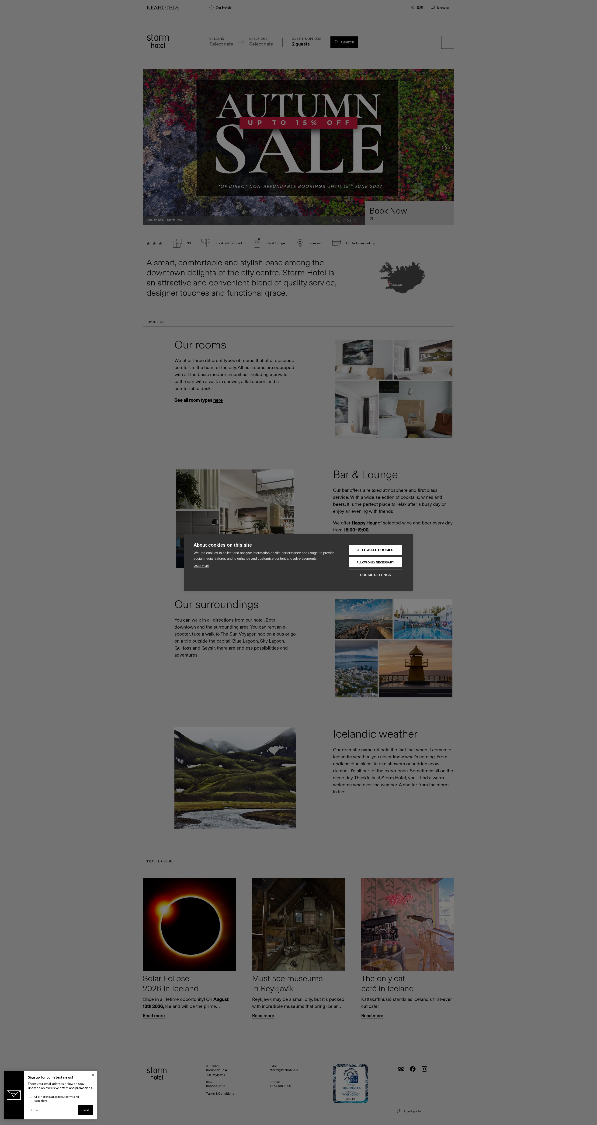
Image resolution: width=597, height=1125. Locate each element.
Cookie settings (375, 575)
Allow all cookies (375, 550)
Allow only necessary (375, 562)
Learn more (201, 565)
